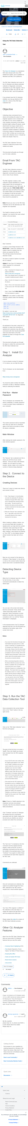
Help (6, 1103)
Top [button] (2, 1086)
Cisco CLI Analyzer (10, 71)
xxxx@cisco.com (12, 237)
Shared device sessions (11, 959)
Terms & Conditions (10, 1105)
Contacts (7, 1093)
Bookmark (9, 30)
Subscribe (17, 30)
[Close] (26, 1112)
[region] (14, 1118)
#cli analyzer (8, 969)
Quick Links (6, 1090)
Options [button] (24, 30)
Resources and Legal (9, 1098)
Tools (6, 949)
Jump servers (8, 962)
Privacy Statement (13, 1119)
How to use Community (10, 1057)
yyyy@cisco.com (12, 234)
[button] (4, 975)
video (4, 101)
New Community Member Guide (13, 1061)
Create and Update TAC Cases (12, 956)
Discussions (7, 1075)
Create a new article (14, 19)
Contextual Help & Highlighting (12, 946)
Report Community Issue (11, 1101)
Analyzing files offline (10, 953)
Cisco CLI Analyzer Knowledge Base (12, 26)
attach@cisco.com (20, 237)
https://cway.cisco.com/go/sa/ (12, 273)
